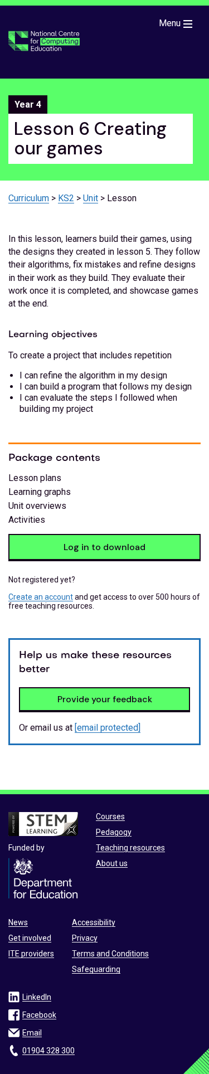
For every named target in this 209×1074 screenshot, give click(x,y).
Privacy (85, 938)
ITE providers (31, 953)
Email (32, 1032)
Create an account (40, 596)
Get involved (29, 938)
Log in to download (104, 547)
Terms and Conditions (110, 953)
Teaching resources (130, 847)
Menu (170, 23)
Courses (110, 816)
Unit (90, 198)
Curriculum (28, 198)
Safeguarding (96, 969)
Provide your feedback (104, 699)
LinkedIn (36, 997)
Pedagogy (114, 832)
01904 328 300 (48, 1050)
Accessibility (93, 922)
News (18, 922)
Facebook (39, 1014)
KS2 (66, 198)
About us (112, 863)
